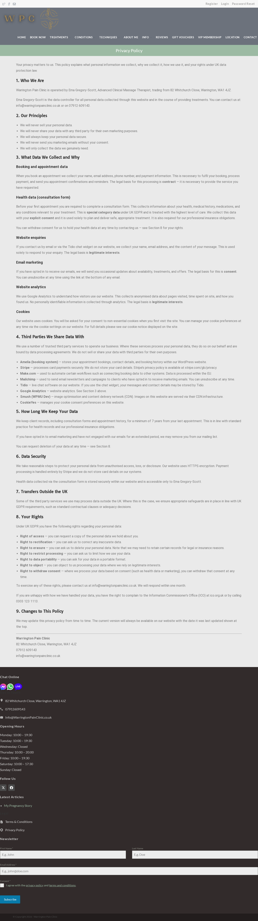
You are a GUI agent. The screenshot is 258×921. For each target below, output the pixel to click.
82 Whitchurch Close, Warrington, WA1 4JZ (35, 701)
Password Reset (243, 3)
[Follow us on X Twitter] (3, 787)
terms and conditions (62, 885)
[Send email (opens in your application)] (14, 4)
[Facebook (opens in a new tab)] (9, 4)
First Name (6, 848)
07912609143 (15, 709)
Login (225, 3)
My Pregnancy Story (18, 805)
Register (212, 3)
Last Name (137, 848)
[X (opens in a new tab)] (4, 4)
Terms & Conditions (18, 822)
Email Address (8, 864)
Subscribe (10, 899)
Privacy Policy (15, 830)
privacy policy (34, 885)
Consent (5, 881)
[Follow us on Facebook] (11, 787)
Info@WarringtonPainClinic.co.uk (28, 717)
